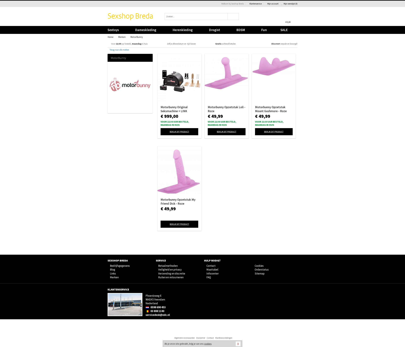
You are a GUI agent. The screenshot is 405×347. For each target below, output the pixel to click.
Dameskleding (145, 30)
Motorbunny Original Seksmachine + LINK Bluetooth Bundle (174, 109)
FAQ (208, 277)
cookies (208, 343)
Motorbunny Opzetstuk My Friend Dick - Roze (178, 201)
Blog (112, 269)
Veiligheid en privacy (170, 269)
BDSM (240, 30)
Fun (264, 30)
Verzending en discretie (171, 273)
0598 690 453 (158, 307)
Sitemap (260, 273)
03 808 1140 (157, 311)
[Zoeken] (233, 16)
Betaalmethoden (168, 265)
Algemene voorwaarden (184, 338)
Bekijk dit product (179, 131)
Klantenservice (255, 3)
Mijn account (272, 3)
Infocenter (212, 273)
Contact (210, 265)
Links (113, 273)
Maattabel (212, 269)
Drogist (214, 30)
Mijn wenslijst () (290, 3)
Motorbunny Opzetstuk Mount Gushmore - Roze (271, 109)
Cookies (259, 265)
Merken (114, 277)
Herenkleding (183, 30)
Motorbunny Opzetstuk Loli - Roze (226, 109)
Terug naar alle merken (119, 49)
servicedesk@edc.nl (158, 315)
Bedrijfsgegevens (120, 265)
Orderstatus (262, 269)
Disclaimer (200, 338)
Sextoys (113, 30)
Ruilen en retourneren (171, 277)
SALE (284, 30)
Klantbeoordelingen (223, 338)
